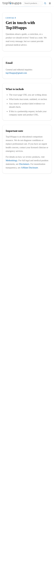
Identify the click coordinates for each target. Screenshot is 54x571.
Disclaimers (24, 164)
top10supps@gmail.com (16, 73)
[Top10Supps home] (12, 3)
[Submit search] (45, 3)
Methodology (11, 160)
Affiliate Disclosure (29, 167)
